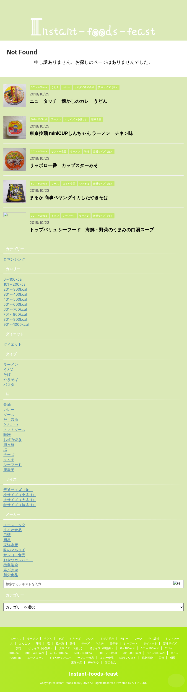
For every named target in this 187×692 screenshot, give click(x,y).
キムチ (8, 459)
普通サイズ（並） (18, 489)
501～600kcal (15, 304)
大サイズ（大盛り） (19, 499)
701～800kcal (15, 314)
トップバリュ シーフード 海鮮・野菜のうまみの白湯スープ (92, 229)
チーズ (8, 454)
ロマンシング (14, 259)
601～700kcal (15, 309)
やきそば (10, 379)
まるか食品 (12, 530)
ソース (8, 414)
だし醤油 (10, 419)
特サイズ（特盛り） (19, 504)
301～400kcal (15, 294)
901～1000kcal (16, 324)
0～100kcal (13, 279)
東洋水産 (10, 545)
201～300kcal (15, 289)
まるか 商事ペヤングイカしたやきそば (69, 197)
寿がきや (10, 570)
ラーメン (10, 364)
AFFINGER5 (139, 682)
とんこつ (10, 424)
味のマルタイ (14, 550)
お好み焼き (12, 439)
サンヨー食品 (14, 555)
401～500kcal (15, 299)
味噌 (7, 434)
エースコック (14, 525)
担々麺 (8, 444)
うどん (8, 369)
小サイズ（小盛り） (19, 494)
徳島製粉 (10, 565)
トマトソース (14, 429)
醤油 (7, 404)
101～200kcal (14, 284)
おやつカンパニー (18, 560)
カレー (8, 409)
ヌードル (15, 638)
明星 (7, 540)
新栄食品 (10, 575)
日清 (7, 535)
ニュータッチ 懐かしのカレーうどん (68, 101)
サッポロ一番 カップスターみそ (64, 165)
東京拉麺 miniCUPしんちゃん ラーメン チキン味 (81, 133)
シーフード (12, 464)
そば (7, 374)
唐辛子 (8, 469)
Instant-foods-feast (93, 674)
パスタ (8, 384)
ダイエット (12, 344)
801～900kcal (15, 319)
